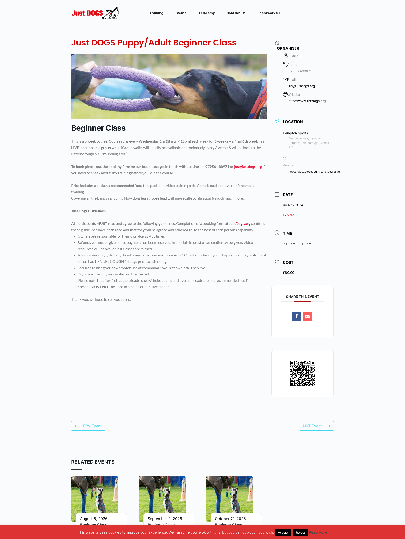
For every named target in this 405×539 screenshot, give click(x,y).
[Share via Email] (307, 316)
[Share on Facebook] (296, 316)
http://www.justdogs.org (307, 101)
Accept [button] (283, 532)
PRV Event (92, 426)
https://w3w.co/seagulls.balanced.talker (315, 171)
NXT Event (312, 426)
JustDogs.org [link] (239, 223)
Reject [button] (300, 532)
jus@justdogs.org (248, 166)
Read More (318, 532)
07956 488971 (300, 71)
